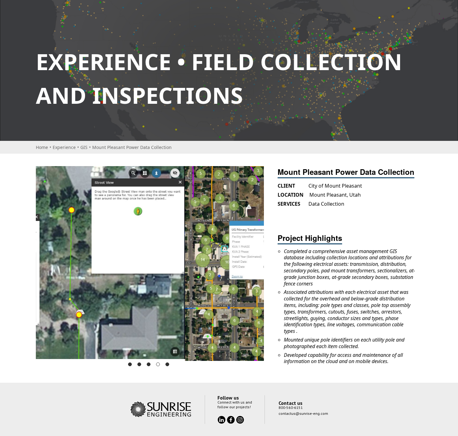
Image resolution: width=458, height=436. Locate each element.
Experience (64, 147)
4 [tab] (158, 366)
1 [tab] (130, 366)
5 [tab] (167, 366)
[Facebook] (231, 421)
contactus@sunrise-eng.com (303, 415)
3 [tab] (148, 366)
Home (42, 147)
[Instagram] (240, 421)
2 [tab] (139, 366)
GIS (84, 147)
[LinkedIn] (222, 421)
